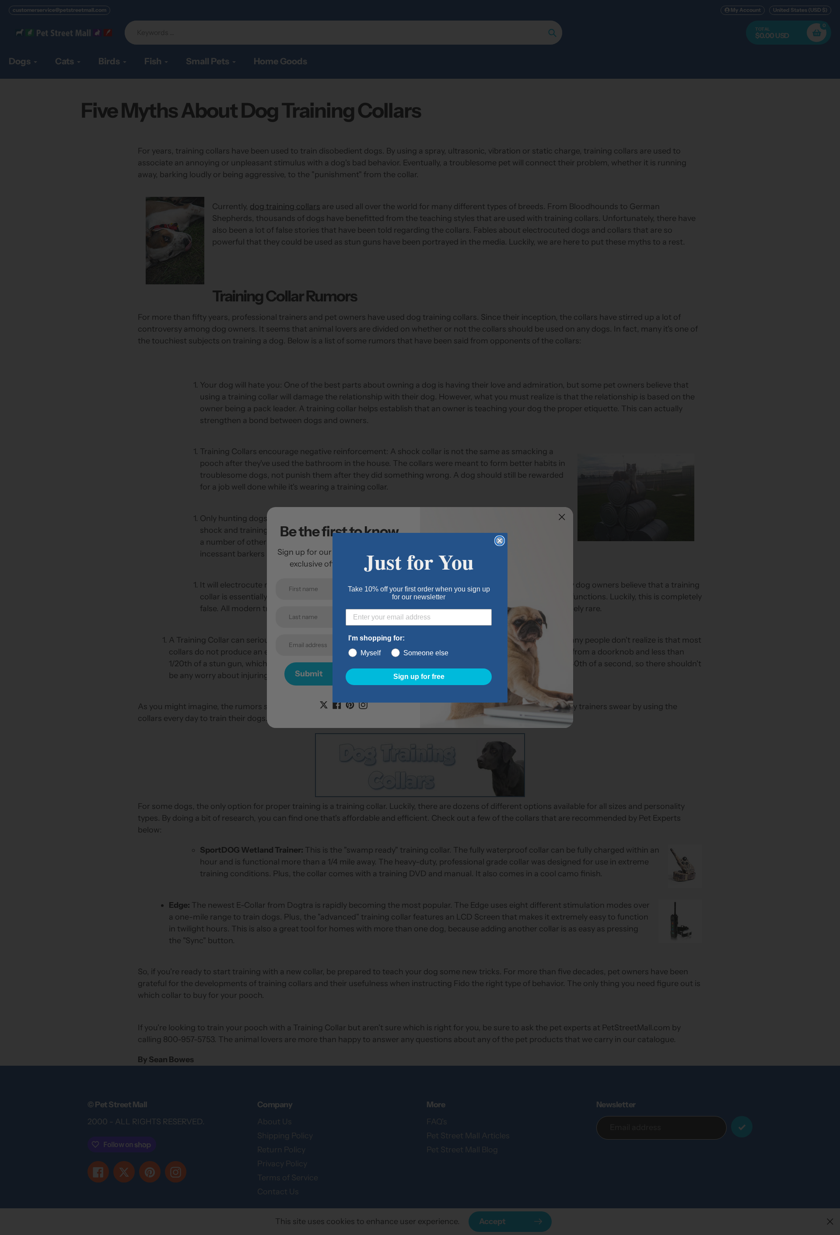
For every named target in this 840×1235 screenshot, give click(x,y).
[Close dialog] (499, 540)
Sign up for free (418, 676)
